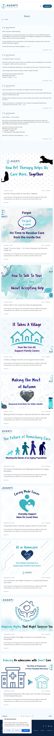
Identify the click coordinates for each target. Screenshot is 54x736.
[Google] (46, 726)
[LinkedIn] (51, 726)
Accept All (26, 730)
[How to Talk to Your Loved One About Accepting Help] (27, 282)
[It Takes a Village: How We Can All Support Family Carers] (27, 336)
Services (36, 730)
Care (43, 190)
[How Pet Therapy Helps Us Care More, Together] (27, 170)
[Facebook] (43, 726)
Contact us (47, 6)
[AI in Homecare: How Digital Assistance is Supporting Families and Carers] (27, 557)
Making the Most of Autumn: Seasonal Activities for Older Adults (27, 414)
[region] (17, 725)
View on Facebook (45, 80)
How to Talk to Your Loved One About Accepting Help (23, 305)
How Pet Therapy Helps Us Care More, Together (20, 194)
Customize (8, 730)
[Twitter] (48, 726)
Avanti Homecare (10, 27)
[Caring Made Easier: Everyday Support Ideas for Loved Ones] (27, 503)
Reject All (17, 730)
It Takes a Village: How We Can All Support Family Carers (24, 360)
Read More (6, 202)
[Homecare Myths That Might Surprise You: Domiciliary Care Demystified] (27, 614)
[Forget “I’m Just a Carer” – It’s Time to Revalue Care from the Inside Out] (27, 225)
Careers (42, 730)
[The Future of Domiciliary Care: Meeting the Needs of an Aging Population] (27, 446)
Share (51, 80)
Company (47, 190)
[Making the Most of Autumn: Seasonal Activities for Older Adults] (27, 391)
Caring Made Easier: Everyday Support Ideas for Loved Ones (25, 526)
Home (2, 19)
